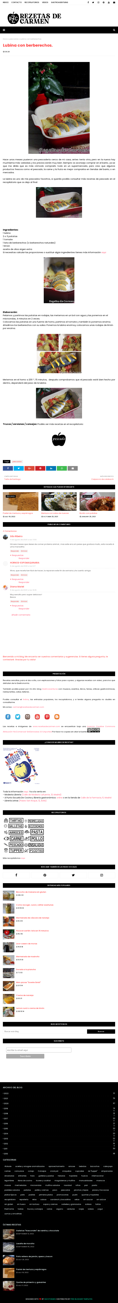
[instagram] (98, 2)
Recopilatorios (32, 2)
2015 (59, 1128)
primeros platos (46, 1195)
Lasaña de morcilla (25, 1243)
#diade (7, 1166)
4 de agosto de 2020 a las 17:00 (23, 540)
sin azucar (88, 1199)
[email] (113, 2)
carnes (7, 1171)
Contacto (16, 2)
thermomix (9, 1209)
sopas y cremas (50, 1204)
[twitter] (93, 2)
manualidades (86, 1180)
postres (32, 1195)
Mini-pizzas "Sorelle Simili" (28, 982)
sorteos (88, 1204)
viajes (81, 1209)
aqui (103, 252)
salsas (43, 1199)
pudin (75, 1195)
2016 (59, 1123)
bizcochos (94, 1166)
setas (77, 1199)
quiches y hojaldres (90, 1195)
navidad (68, 1185)
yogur (100, 1209)
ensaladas (9, 1176)
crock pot (54, 1171)
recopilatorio (10, 1199)
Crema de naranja (24, 995)
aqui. (26, 791)
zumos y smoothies (13, 1213)
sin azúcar (101, 1199)
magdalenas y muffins (65, 1180)
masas (7, 1185)
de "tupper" (92, 1171)
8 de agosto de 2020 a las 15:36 (23, 590)
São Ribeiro (16, 536)
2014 (59, 1133)
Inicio (5, 39)
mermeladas (20, 1185)
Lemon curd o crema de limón (30, 1008)
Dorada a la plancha (26, 969)
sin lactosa (34, 1204)
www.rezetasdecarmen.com (46, 726)
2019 (59, 1108)
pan (86, 1185)
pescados (13, 39)
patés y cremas (42, 1190)
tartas (98, 1204)
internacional (97, 1176)
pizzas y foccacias (100, 1190)
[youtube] (109, 2)
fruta (32, 1176)
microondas (35, 1185)
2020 (59, 1103)
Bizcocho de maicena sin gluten (31, 892)
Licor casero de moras (26, 943)
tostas (20, 1209)
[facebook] (88, 2)
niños (78, 1185)
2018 (59, 1113)
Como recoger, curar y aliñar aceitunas (34, 905)
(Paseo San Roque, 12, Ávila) (33, 800)
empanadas (107, 1171)
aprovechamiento (56, 1166)
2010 (59, 1153)
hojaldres (73, 1176)
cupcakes (79, 1171)
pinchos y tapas (81, 1190)
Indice (5, 2)
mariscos (100, 1180)
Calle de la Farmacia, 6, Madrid (96, 797)
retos (34, 1199)
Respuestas (17, 555)
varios (49, 1209)
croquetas (66, 1171)
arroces (71, 1166)
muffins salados (52, 1185)
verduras (71, 1209)
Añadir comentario (21, 614)
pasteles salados (12, 1190)
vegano (59, 1209)
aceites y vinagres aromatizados (30, 1166)
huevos (84, 1176)
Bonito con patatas (88, 513)
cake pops (108, 1166)
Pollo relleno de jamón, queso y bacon (34, 1256)
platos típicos (10, 1195)
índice (26, 699)
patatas (27, 1190)
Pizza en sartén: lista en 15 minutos (32, 930)
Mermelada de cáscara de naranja (32, 917)
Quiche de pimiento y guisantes (31, 1282)
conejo (31, 1171)
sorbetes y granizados (71, 1204)
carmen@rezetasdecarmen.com (28, 707)
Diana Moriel (17, 586)
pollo (22, 1195)
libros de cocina (25, 1180)
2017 (59, 1118)
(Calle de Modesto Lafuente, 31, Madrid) (41, 794)
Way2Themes (50, 1299)
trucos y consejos (35, 1209)
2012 (59, 1143)
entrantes (22, 1176)
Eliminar (24, 551)
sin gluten (8, 1204)
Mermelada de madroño (27, 956)
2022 (59, 1093)
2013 (59, 1138)
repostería (23, 1199)
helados (61, 1176)
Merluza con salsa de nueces (55, 513)
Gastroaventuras (59, 2)
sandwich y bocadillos (60, 1199)
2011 (59, 1148)
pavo (55, 1190)
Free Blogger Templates (81, 1299)
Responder (15, 551)
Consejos (42, 1171)
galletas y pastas (46, 1176)
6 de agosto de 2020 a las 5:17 (22, 566)
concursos (19, 1171)
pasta (94, 1185)
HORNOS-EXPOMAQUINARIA (24, 562)
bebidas (82, 1166)
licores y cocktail (43, 1180)
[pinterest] (103, 2)
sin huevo (21, 1204)
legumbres (9, 1180)
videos (91, 1209)
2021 (59, 1098)
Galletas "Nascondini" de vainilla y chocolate (37, 1230)
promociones (62, 1195)
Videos (45, 2)
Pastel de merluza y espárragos (18, 513)
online (60, 797)
